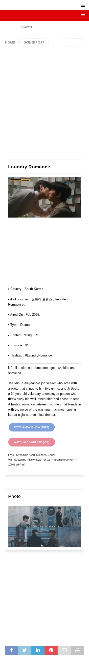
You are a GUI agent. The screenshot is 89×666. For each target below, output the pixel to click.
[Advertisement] (44, 100)
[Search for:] (44, 26)
